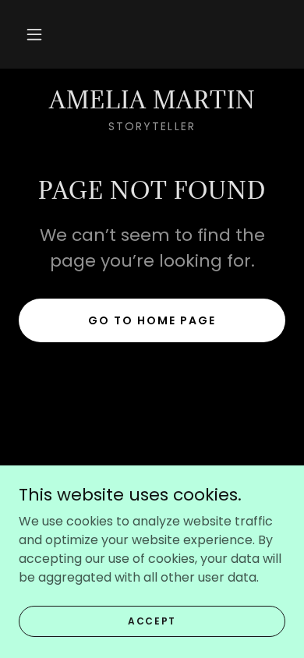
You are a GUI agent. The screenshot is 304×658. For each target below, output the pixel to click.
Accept (152, 620)
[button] (34, 34)
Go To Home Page (152, 320)
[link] (152, 100)
